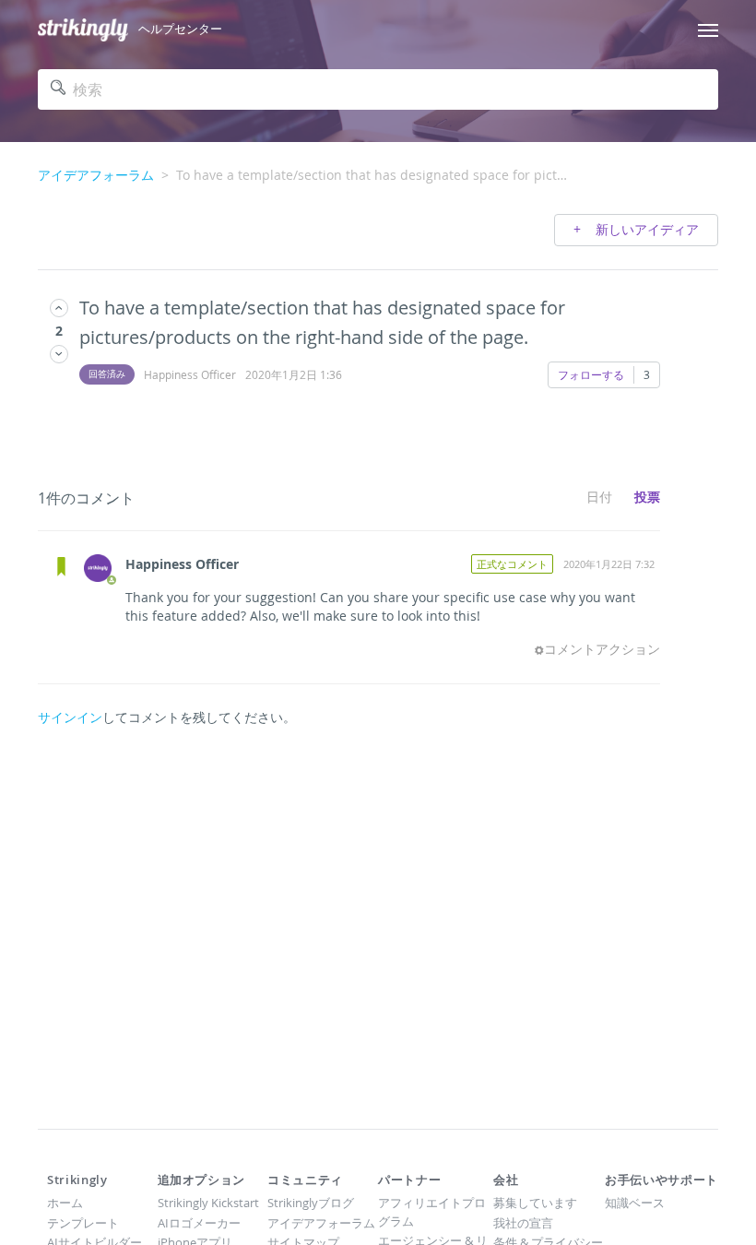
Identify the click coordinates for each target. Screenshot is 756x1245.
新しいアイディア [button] (645, 229)
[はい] (59, 307)
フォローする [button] (591, 374)
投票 (647, 496)
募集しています (535, 1202)
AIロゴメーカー (199, 1223)
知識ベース (635, 1202)
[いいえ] (59, 353)
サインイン (70, 717)
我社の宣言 (523, 1223)
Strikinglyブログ (310, 1202)
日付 (599, 496)
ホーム (65, 1202)
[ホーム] (83, 30)
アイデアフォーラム (96, 175)
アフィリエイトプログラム (432, 1211)
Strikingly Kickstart (208, 1202)
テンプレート (83, 1223)
